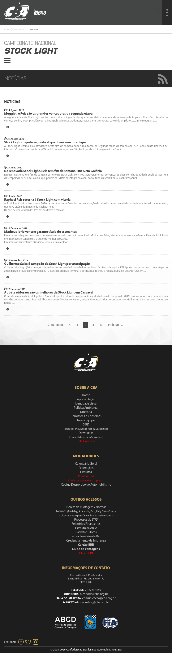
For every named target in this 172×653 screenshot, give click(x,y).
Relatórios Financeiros (86, 524)
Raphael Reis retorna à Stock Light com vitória (37, 200)
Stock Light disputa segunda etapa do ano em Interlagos (45, 142)
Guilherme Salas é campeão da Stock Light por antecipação (47, 264)
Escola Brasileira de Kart (86, 536)
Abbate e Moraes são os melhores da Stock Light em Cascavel (48, 292)
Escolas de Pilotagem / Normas (86, 507)
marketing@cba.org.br (94, 602)
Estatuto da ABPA (86, 528)
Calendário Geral (86, 464)
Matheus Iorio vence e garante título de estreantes (40, 232)
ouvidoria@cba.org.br (94, 594)
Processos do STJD (86, 519)
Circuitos (86, 472)
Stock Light (20, 30)
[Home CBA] (16, 12)
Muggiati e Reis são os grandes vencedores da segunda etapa (48, 113)
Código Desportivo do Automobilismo (86, 484)
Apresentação (86, 399)
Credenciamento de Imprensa (86, 540)
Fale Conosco (86, 441)
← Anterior (55, 325)
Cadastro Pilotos (86, 532)
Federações (86, 468)
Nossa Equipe (86, 420)
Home (7, 30)
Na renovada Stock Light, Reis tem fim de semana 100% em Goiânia (53, 171)
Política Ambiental (86, 408)
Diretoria (86, 412)
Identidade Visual (86, 403)
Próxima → (115, 325)
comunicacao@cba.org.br (99, 598)
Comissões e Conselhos (86, 416)
